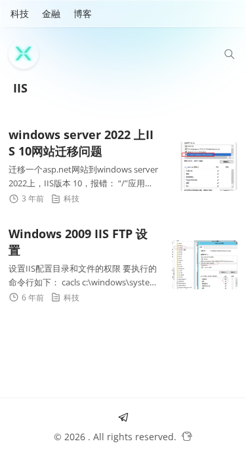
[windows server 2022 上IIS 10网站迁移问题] (204, 166)
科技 (19, 13)
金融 (51, 13)
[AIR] (27, 54)
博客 (82, 13)
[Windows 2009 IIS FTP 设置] (204, 264)
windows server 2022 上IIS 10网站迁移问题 (81, 143)
